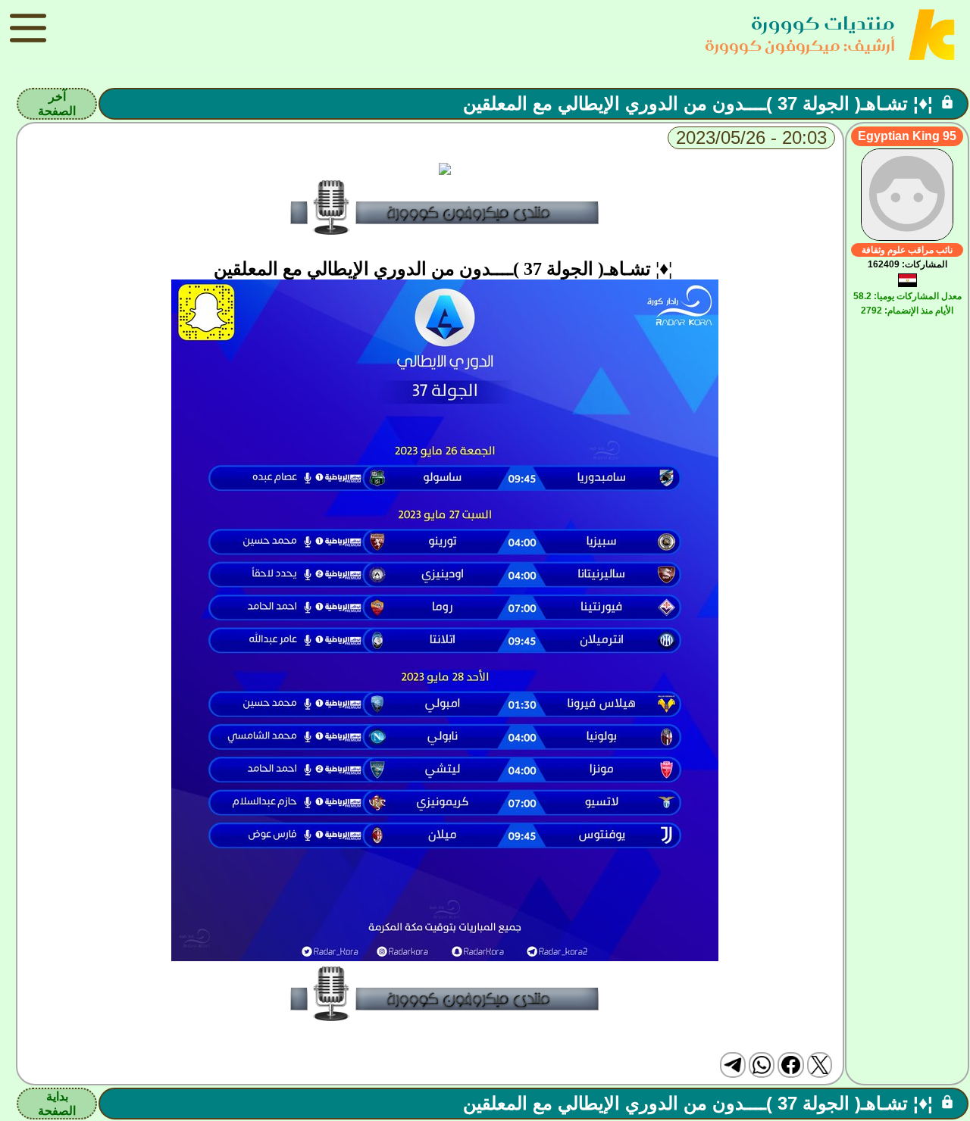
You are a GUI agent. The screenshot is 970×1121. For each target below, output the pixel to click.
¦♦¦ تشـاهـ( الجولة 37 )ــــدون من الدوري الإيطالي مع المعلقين (698, 103)
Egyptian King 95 (907, 136)
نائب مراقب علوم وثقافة (907, 250)
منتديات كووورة (823, 23)
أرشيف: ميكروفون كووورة (800, 45)
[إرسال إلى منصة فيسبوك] (790, 1065)
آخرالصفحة (57, 103)
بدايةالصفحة (57, 1103)
